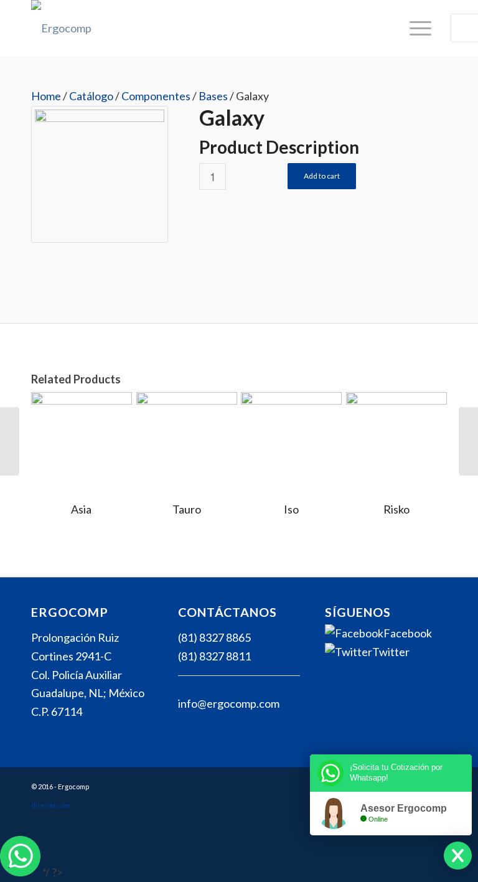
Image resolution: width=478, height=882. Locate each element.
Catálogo (91, 96)
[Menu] (414, 28)
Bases (213, 96)
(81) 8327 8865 (214, 637)
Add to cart (322, 176)
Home (46, 96)
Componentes (155, 96)
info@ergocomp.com (228, 703)
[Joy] (468, 441)
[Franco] (9, 441)
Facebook (407, 633)
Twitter (391, 652)
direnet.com (50, 805)
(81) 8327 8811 (214, 656)
